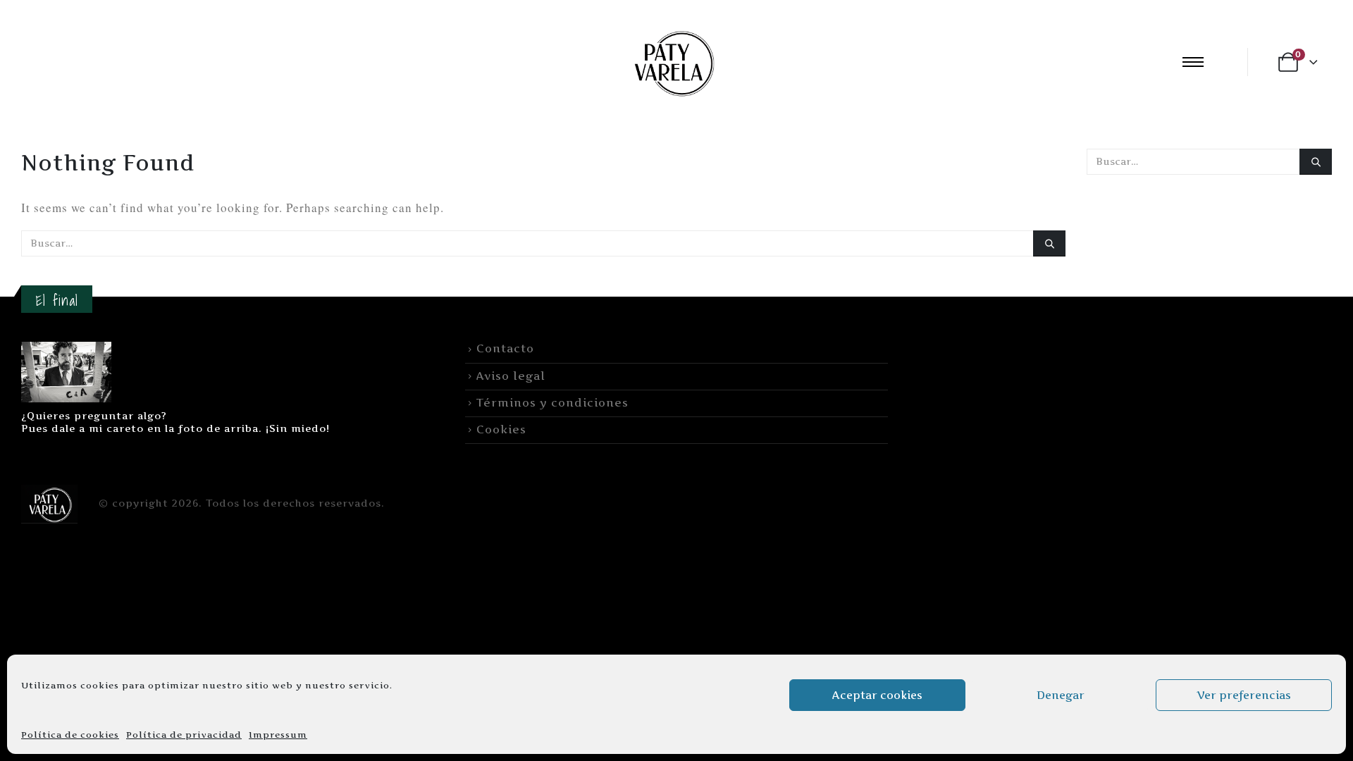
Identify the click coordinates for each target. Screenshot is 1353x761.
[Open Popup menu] (1193, 62)
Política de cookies (70, 734)
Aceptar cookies (877, 695)
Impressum (278, 734)
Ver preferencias (1244, 695)
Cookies (501, 429)
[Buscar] (1049, 243)
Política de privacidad (184, 734)
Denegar (1061, 695)
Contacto (505, 348)
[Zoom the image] (66, 350)
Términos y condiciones (552, 402)
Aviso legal (510, 376)
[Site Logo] (672, 61)
